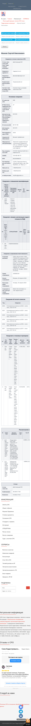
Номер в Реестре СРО (7, 39)
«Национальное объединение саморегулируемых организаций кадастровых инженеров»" (12, 621)
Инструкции (5, 525)
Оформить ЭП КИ (7, 577)
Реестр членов (6, 532)
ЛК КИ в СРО (5, 504)
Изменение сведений (8, 553)
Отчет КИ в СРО (6, 560)
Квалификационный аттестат (22, 39)
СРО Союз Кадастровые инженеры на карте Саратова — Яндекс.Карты (15, 687)
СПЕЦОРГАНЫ (6, 528)
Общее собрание (7, 508)
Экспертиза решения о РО (9, 570)
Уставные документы (8, 515)
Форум (4, 3)
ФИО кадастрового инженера (8, 33)
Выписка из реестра (7, 550)
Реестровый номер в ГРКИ (22, 33)
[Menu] (23, 14)
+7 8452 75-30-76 (22, 6)
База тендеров (6, 573)
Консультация (6, 556)
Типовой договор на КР (8, 563)
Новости (10, 3)
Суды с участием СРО (8, 538)
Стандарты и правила (8, 521)
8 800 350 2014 (11, 6)
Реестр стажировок (7, 535)
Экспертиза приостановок (9, 567)
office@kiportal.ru (17, 8)
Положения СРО (6, 518)
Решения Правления (8, 511)
